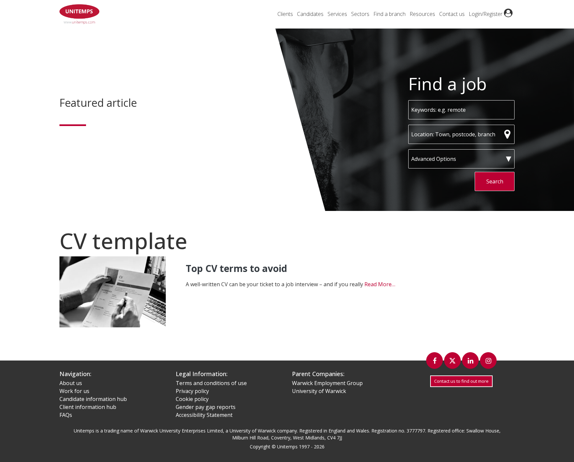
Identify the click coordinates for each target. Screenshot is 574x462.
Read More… (379, 284)
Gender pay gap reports (206, 407)
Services (337, 14)
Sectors (360, 14)
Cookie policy (192, 399)
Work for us (74, 391)
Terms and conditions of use (211, 383)
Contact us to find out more (461, 381)
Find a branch (389, 14)
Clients (285, 14)
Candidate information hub (93, 399)
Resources (422, 14)
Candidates (310, 14)
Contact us (452, 14)
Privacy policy (192, 391)
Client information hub (87, 407)
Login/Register (486, 14)
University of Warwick (319, 391)
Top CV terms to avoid (236, 268)
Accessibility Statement (204, 415)
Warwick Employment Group (327, 383)
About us (70, 383)
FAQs (65, 415)
